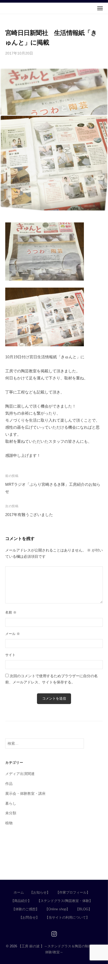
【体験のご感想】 (25, 909)
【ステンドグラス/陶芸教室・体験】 (65, 901)
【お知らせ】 (40, 892)
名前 (11, 612)
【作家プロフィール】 (73, 892)
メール (12, 634)
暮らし (10, 803)
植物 (9, 823)
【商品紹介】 (21, 901)
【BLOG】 (83, 909)
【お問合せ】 (29, 917)
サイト (10, 655)
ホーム (19, 892)
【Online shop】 (57, 909)
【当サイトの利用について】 (67, 917)
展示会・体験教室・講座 (25, 794)
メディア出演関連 (20, 774)
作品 (9, 784)
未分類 (10, 813)
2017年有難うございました (29, 514)
